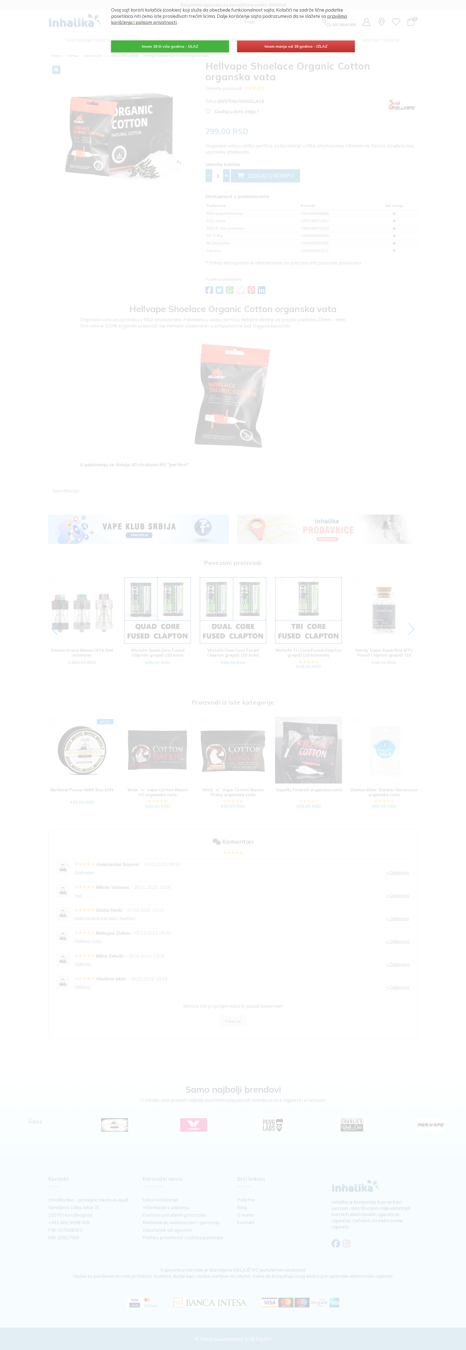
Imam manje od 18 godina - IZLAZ (296, 46)
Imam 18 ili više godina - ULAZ (170, 46)
